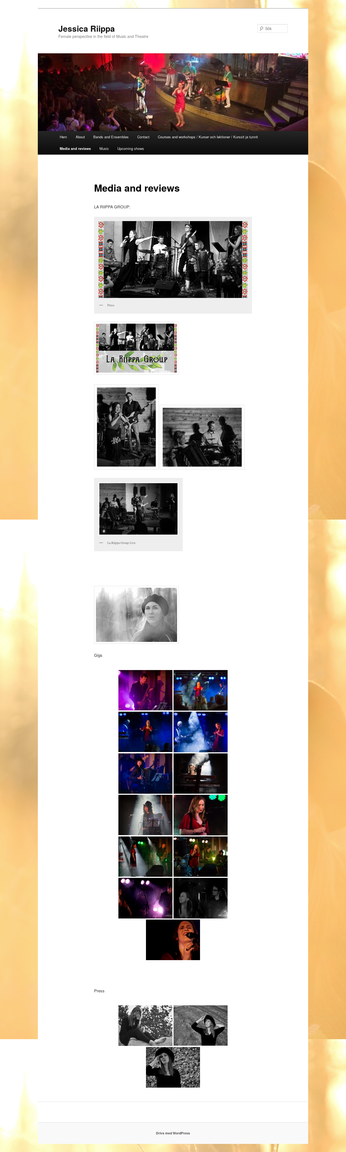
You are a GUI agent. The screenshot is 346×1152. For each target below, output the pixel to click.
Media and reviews (75, 148)
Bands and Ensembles (111, 136)
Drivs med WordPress (173, 1133)
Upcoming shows (130, 148)
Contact (143, 136)
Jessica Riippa (86, 28)
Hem (63, 136)
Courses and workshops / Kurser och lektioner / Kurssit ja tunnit (208, 136)
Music (104, 148)
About (80, 136)
